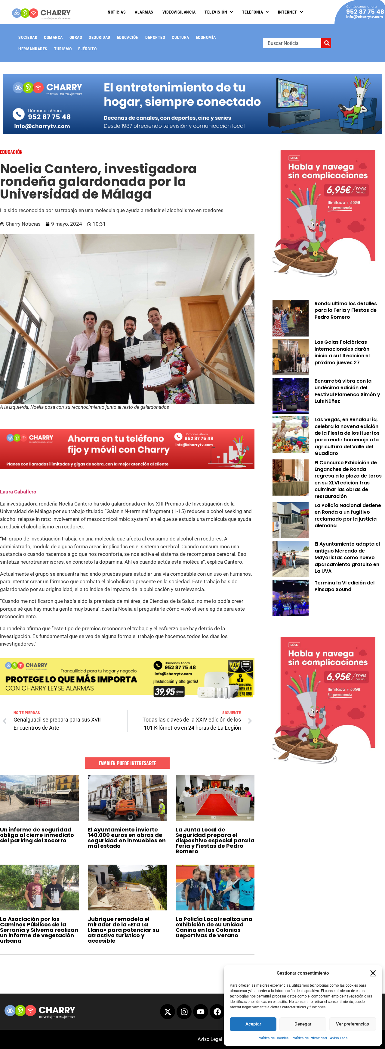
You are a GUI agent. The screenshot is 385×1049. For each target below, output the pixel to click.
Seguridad (99, 37)
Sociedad (27, 37)
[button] (373, 973)
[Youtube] (200, 1011)
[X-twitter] (167, 1011)
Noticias (117, 12)
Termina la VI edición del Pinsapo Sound (344, 586)
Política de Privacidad (309, 1038)
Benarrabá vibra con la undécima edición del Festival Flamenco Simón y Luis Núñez (347, 391)
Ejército (87, 48)
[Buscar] (326, 43)
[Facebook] (217, 1011)
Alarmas (144, 12)
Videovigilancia (179, 12)
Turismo (63, 48)
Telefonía (252, 12)
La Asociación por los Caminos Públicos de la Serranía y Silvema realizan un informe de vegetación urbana (39, 929)
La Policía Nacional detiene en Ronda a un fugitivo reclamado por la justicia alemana (348, 515)
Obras (75, 37)
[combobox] (292, 43)
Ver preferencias (352, 1024)
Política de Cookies (272, 1038)
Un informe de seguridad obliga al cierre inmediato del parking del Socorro (37, 835)
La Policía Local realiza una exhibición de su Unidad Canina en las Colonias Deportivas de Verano (214, 927)
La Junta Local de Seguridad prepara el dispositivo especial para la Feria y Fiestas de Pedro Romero (215, 840)
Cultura (180, 37)
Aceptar (253, 1024)
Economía (206, 37)
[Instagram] (184, 1011)
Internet (287, 12)
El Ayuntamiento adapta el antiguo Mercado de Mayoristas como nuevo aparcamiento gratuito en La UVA (347, 557)
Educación (128, 37)
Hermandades (33, 48)
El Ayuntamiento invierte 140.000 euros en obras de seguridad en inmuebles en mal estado (127, 838)
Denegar (302, 1024)
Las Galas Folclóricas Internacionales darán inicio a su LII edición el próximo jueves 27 (342, 352)
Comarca (53, 37)
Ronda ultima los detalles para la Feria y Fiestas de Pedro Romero (346, 310)
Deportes (155, 37)
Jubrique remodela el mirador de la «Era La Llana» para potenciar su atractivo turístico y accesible (123, 929)
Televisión (216, 12)
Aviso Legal (339, 1038)
